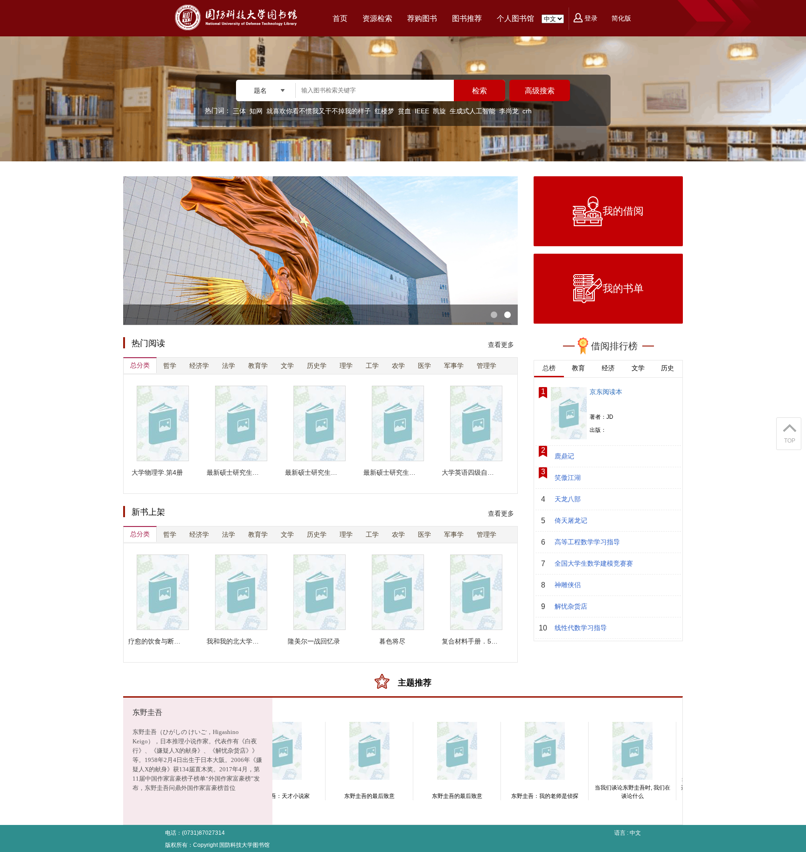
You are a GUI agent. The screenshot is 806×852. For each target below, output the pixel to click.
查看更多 (501, 344)
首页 (340, 18)
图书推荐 (467, 18)
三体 (239, 111)
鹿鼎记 (564, 456)
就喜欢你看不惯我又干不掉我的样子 (318, 111)
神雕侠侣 (568, 585)
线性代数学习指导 (581, 627)
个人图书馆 (515, 18)
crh (527, 111)
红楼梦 (384, 111)
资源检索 (377, 18)
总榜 (549, 368)
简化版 (621, 18)
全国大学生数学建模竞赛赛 (594, 563)
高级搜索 (540, 91)
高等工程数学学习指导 (587, 542)
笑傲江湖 (568, 477)
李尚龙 (509, 111)
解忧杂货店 (571, 606)
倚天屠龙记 (571, 520)
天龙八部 (568, 499)
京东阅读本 (606, 391)
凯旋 (439, 111)
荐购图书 (422, 18)
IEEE (422, 111)
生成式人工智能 (472, 111)
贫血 (404, 111)
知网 (256, 111)
